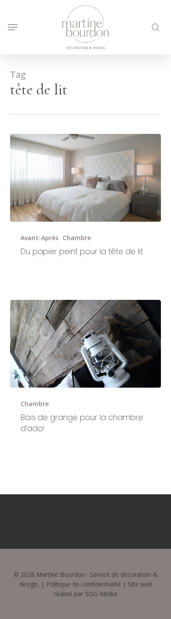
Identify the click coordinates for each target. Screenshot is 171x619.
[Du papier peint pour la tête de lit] (85, 178)
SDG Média (101, 594)
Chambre (77, 238)
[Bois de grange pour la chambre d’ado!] (85, 344)
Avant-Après (39, 238)
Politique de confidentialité (83, 584)
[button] (13, 27)
